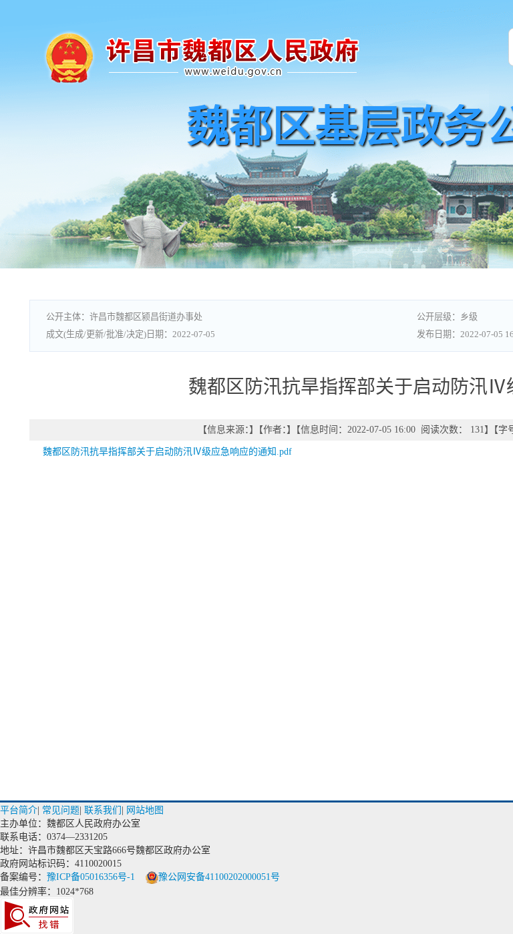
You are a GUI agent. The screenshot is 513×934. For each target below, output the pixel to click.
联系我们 (103, 810)
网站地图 (145, 810)
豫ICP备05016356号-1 (91, 877)
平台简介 (18, 810)
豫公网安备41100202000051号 (219, 877)
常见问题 (60, 810)
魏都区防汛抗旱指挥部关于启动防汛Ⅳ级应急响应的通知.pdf (167, 452)
